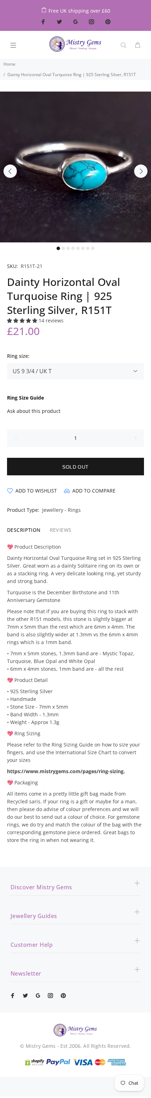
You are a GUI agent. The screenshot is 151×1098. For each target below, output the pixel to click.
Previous (10, 171)
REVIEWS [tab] (61, 530)
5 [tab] (78, 248)
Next (140, 171)
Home (9, 64)
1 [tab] (58, 248)
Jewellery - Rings (61, 510)
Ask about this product (33, 411)
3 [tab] (68, 248)
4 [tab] (73, 248)
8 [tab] (92, 248)
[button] (23, 320)
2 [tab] (63, 248)
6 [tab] (83, 248)
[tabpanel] (75, 167)
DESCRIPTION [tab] (24, 530)
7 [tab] (88, 248)
